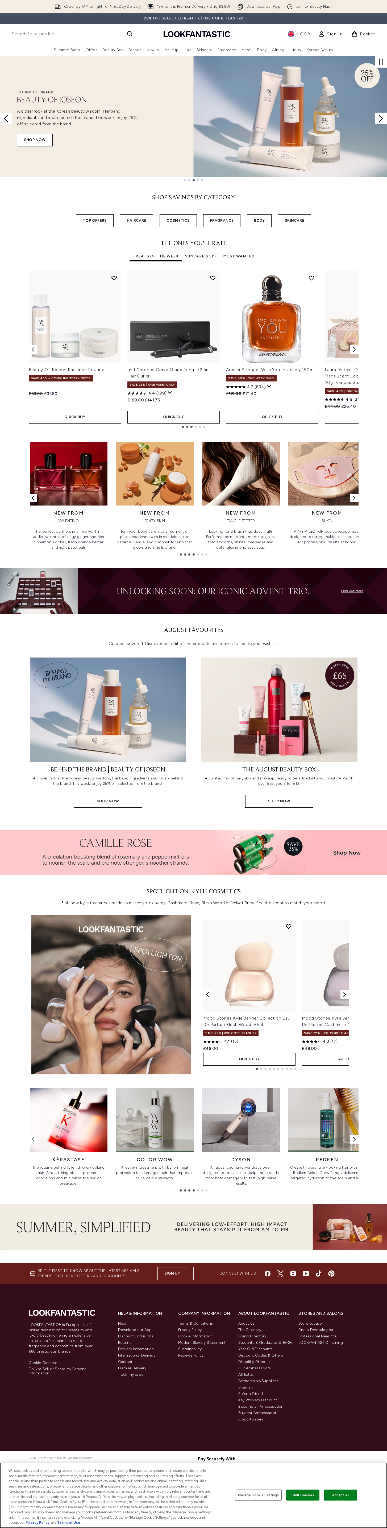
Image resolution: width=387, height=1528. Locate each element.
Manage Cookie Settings (258, 1495)
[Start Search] (130, 34)
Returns (124, 1342)
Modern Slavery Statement (202, 1342)
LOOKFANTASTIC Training (320, 1342)
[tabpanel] (194, 349)
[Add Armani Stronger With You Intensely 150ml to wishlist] (311, 278)
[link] (330, 34)
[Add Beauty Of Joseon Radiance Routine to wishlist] (114, 278)
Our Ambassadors (254, 1368)
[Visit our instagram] (293, 1273)
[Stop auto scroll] (381, 62)
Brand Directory (252, 1336)
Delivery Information (136, 1349)
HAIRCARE (136, 220)
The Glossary (249, 1330)
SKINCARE (294, 220)
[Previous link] (33, 498)
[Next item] (354, 349)
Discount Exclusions (135, 1336)
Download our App (135, 1330)
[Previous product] (207, 994)
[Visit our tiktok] (318, 1273)
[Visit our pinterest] (331, 1273)
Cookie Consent (43, 1363)
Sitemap (245, 1387)
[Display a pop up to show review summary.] (170, 393)
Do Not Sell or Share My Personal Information (58, 1371)
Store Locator (310, 1323)
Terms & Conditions (195, 1323)
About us (246, 1323)
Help (122, 1323)
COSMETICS (178, 220)
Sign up (172, 1273)
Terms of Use (68, 1523)
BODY (259, 220)
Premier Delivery (132, 1368)
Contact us (128, 1361)
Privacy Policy (190, 1330)
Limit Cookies (303, 1495)
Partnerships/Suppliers (258, 1381)
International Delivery (136, 1355)
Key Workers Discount (257, 1400)
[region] (193, 1495)
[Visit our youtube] (305, 1273)
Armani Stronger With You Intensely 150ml (270, 369)
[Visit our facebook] (267, 1273)
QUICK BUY (74, 417)
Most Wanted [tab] (239, 256)
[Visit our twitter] (280, 1273)
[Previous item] (33, 349)
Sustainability (190, 1349)
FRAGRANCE (222, 220)
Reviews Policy (191, 1355)
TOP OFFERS (95, 220)
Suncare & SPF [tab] (201, 256)
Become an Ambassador (260, 1406)
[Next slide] (381, 118)
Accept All (340, 1495)
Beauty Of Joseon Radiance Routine (67, 369)
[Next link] (354, 498)
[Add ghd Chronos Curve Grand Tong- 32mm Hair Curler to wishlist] (212, 278)
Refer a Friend (250, 1393)
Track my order (131, 1374)
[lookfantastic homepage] (197, 34)
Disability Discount (254, 1361)
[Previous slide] (6, 118)
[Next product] (344, 994)
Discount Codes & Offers (260, 1355)
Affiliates (246, 1374)
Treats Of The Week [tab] (156, 256)
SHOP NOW (35, 140)
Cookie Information (195, 1336)
